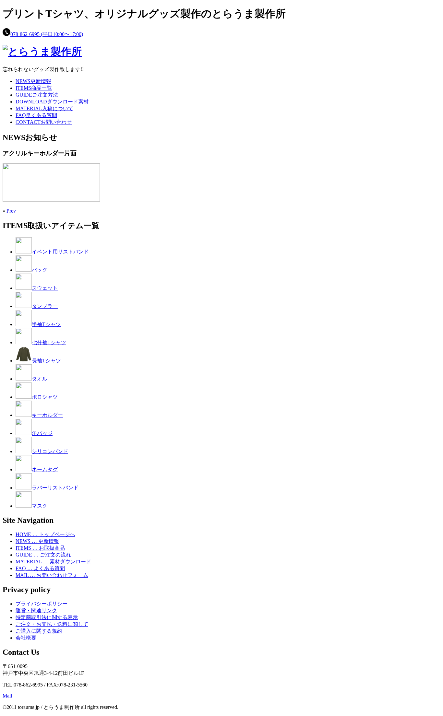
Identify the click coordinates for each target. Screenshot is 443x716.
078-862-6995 (46, 34)
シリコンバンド (50, 451)
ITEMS (34, 88)
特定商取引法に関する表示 (47, 617)
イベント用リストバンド (60, 251)
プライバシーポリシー (41, 603)
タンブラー (45, 306)
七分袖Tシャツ (49, 342)
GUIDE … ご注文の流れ (43, 555)
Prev (11, 211)
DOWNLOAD (52, 101)
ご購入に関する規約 (39, 631)
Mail (7, 695)
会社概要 (26, 637)
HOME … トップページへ (45, 534)
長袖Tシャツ (46, 360)
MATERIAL (44, 108)
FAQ (36, 115)
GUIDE (37, 95)
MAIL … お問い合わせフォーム (52, 575)
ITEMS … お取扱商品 (40, 548)
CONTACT (44, 122)
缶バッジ (42, 433)
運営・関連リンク (36, 610)
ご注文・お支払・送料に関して (52, 624)
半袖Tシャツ (46, 324)
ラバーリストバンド (55, 487)
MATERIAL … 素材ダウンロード (53, 561)
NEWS (33, 81)
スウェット (45, 288)
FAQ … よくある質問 (40, 568)
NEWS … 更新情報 (37, 541)
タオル (39, 378)
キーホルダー (47, 415)
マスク (39, 506)
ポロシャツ (45, 397)
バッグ (39, 270)
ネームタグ (45, 469)
